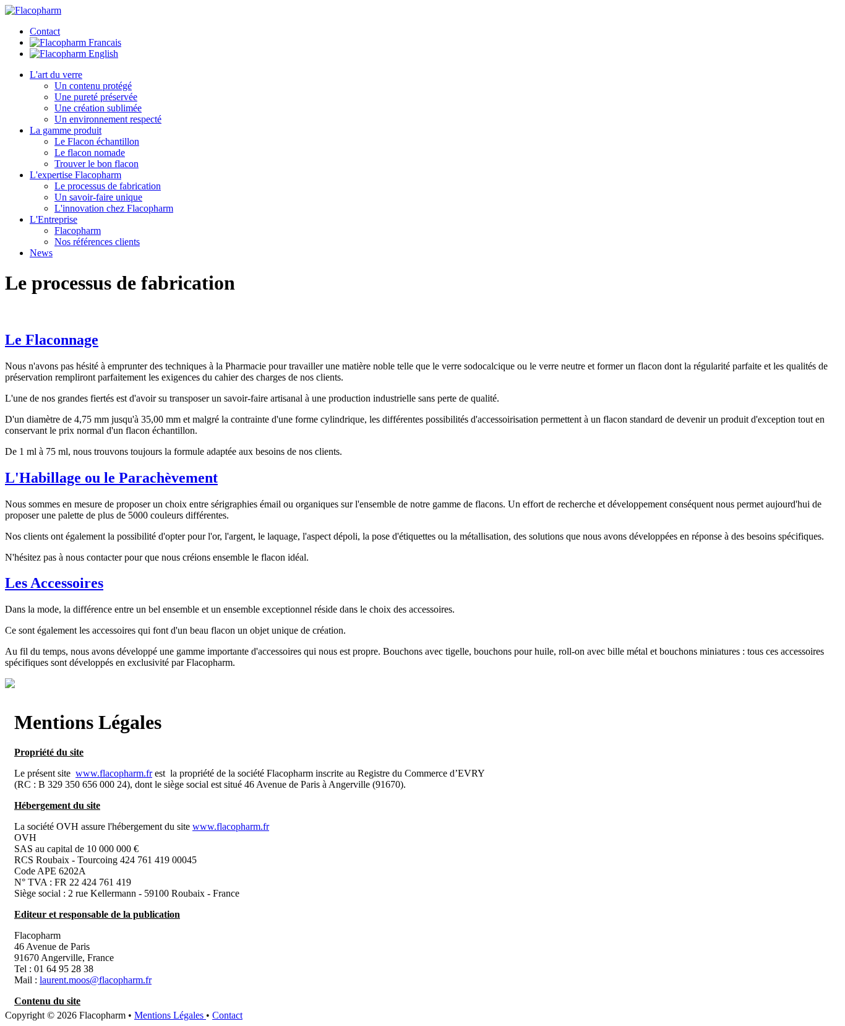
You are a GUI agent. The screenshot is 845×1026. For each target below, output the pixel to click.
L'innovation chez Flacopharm (113, 208)
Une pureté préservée (95, 97)
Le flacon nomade (89, 152)
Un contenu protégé (93, 85)
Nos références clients (97, 241)
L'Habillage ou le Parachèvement (111, 478)
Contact (45, 31)
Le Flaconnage (51, 340)
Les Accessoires (54, 583)
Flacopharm (77, 230)
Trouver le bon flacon (96, 163)
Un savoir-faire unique (98, 197)
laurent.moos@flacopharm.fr (96, 980)
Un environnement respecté (107, 119)
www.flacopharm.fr (113, 773)
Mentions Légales (170, 1015)
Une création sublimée (98, 108)
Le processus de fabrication (107, 186)
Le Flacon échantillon (96, 141)
